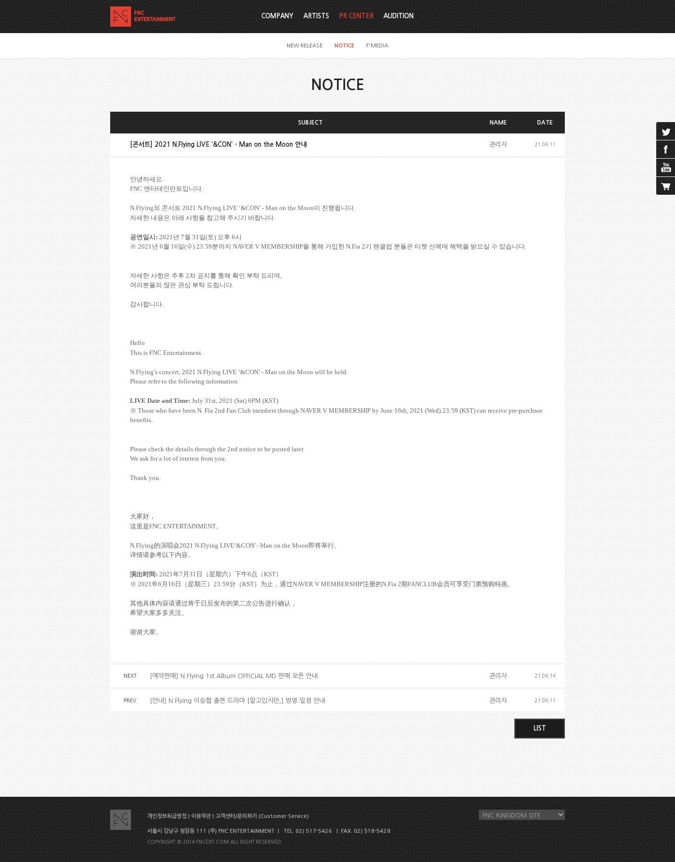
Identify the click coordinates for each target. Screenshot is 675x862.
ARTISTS (316, 16)
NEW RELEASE (305, 45)
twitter (665, 131)
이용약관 (201, 816)
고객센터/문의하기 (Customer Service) (262, 816)
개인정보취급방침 (167, 816)
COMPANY (277, 16)
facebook (665, 149)
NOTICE (344, 45)
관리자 (498, 144)
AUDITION (398, 16)
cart (665, 186)
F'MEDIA (377, 45)
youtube (665, 167)
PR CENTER (356, 16)
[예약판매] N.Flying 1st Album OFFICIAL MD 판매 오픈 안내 (234, 676)
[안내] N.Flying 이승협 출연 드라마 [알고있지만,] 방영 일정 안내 (237, 700)
